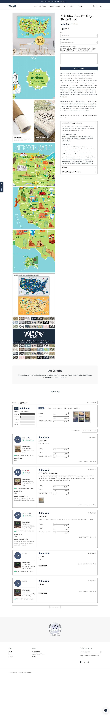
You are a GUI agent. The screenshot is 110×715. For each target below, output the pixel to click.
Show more (54, 607)
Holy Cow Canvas (17, 672)
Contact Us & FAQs (38, 654)
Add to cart (79, 68)
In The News (36, 651)
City (10, 654)
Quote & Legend (64, 39)
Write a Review (91, 402)
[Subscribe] (100, 652)
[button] (94, 6)
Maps (10, 651)
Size (61, 32)
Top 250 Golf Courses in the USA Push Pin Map (28, 526)
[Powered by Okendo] (20, 403)
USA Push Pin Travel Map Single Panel (28, 450)
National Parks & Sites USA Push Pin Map (28, 483)
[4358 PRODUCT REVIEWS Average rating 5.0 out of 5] (6, 636)
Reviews (34, 657)
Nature (11, 657)
